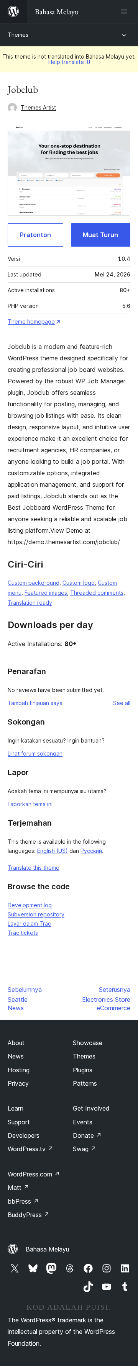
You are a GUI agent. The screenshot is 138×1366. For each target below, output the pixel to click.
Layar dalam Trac (29, 923)
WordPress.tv (30, 1149)
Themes (18, 34)
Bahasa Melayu (47, 1249)
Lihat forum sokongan (35, 753)
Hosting (19, 1070)
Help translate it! (69, 62)
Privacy (18, 1083)
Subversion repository (36, 914)
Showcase (87, 1043)
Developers (23, 1135)
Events (82, 1122)
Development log (30, 905)
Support (19, 1122)
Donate (87, 1135)
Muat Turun (100, 235)
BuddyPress (28, 1215)
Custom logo (78, 582)
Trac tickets (23, 932)
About (16, 1043)
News (16, 1056)
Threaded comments (96, 592)
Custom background (33, 582)
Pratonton (35, 235)
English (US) (52, 850)
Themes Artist (38, 107)
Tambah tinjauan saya (35, 703)
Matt (18, 1187)
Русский (91, 850)
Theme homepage (31, 321)
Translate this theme (33, 867)
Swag (84, 1149)
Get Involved (91, 1108)
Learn (15, 1108)
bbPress (23, 1201)
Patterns (85, 1083)
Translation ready (30, 602)
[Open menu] (125, 11)
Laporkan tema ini (30, 804)
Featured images (46, 592)
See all (121, 703)
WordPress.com (34, 1174)
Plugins (82, 1070)
